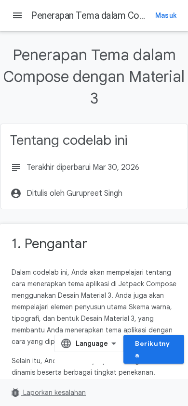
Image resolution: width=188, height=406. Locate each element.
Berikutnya (152, 349)
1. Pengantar (49, 243)
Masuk (165, 15)
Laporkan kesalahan (48, 392)
